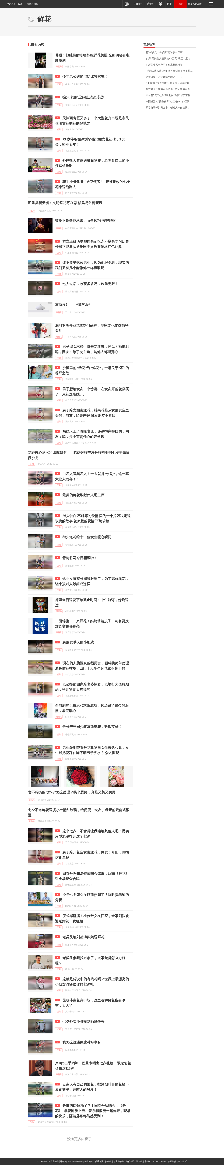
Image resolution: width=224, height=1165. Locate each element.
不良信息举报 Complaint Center (151, 1161)
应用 (20, 4)
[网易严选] (150, 4)
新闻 (32, 464)
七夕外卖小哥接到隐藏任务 (83, 1021)
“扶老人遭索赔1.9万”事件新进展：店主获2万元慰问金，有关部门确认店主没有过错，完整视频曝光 (171, 71)
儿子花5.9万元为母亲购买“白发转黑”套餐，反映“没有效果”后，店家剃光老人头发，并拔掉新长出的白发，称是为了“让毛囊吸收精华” (171, 95)
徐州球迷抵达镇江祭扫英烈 (83, 97)
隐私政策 (130, 1161)
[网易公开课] (138, 4)
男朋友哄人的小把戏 (78, 642)
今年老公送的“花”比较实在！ (85, 76)
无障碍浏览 (32, 4)
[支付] (161, 4)
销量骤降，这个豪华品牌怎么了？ (164, 77)
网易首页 (11, 4)
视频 (59, 84)
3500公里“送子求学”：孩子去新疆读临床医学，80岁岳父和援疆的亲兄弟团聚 (171, 83)
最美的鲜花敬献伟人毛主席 (83, 495)
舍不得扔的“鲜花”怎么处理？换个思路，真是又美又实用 (71, 792)
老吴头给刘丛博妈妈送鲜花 (83, 937)
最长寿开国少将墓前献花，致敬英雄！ (92, 727)
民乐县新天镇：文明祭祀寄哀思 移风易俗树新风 (65, 203)
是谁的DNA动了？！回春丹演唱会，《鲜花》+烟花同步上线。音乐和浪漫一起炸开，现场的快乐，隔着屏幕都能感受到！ (93, 1111)
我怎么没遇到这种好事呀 (81, 1042)
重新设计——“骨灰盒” (72, 304)
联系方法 (99, 1161)
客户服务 (119, 1161)
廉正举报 (172, 1161)
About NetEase (75, 1161)
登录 (180, 4)
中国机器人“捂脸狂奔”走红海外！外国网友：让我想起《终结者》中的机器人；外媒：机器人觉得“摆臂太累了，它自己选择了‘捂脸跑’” (171, 101)
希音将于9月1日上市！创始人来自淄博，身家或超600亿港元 (171, 107)
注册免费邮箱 (194, 4)
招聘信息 (109, 1161)
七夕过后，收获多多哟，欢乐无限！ (90, 284)
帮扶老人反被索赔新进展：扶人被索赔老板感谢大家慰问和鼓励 (171, 89)
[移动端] (127, 4)
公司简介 (89, 1161)
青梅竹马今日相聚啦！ (79, 558)
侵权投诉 (182, 1161)
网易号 (59, 66)
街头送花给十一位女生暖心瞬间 (86, 537)
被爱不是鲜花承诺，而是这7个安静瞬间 (85, 220)
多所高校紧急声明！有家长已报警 (164, 64)
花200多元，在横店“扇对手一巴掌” (164, 52)
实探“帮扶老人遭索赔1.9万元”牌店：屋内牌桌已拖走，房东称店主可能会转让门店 (171, 58)
